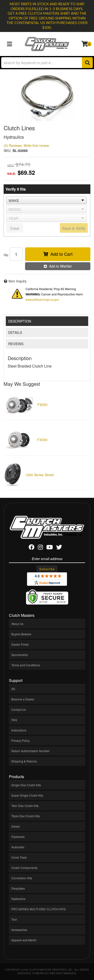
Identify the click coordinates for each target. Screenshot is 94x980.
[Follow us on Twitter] (59, 548)
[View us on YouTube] (49, 548)
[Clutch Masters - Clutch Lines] (47, 97)
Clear (15, 228)
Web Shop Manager (63, 973)
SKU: (7, 150)
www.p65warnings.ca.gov (42, 299)
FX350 (42, 439)
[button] (47, 62)
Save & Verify (73, 228)
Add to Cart (61, 254)
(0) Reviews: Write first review (26, 145)
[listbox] (46, 200)
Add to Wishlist (60, 266)
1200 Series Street (39, 474)
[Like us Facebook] (31, 548)
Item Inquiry (17, 281)
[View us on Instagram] (40, 548)
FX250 (42, 404)
